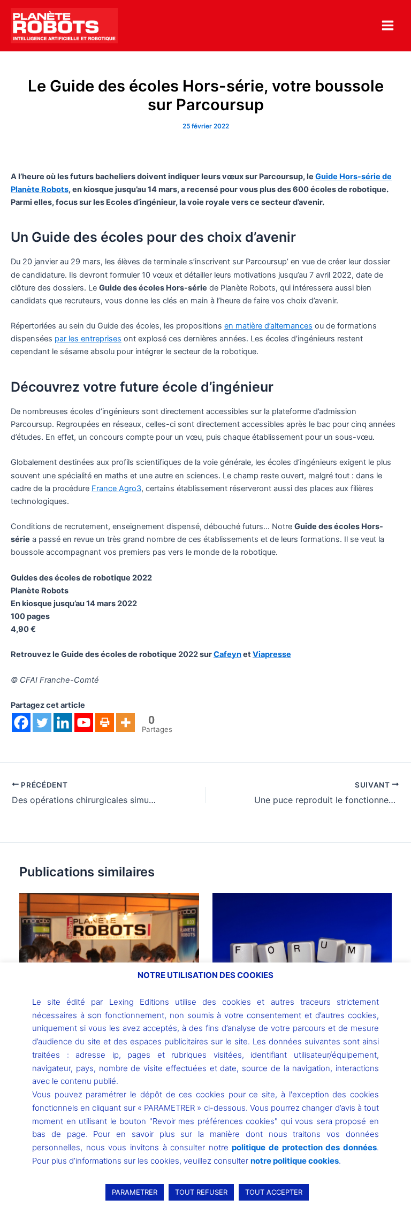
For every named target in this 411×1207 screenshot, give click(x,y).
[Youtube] (83, 722)
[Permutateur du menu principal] (387, 25)
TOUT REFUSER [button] (201, 1192)
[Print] (104, 722)
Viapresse (272, 654)
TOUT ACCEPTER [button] (273, 1192)
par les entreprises (88, 338)
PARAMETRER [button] (134, 1192)
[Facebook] (21, 722)
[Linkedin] (63, 722)
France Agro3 (116, 488)
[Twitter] (42, 722)
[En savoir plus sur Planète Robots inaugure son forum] (302, 952)
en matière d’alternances (268, 326)
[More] (125, 722)
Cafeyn (227, 654)
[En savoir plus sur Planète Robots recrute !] (109, 950)
